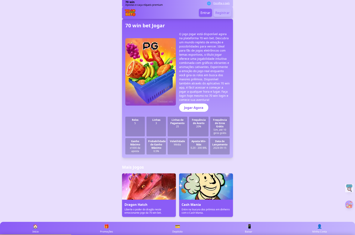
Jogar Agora (193, 107)
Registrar (222, 12)
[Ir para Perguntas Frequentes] (349, 188)
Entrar (205, 12)
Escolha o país (221, 3)
